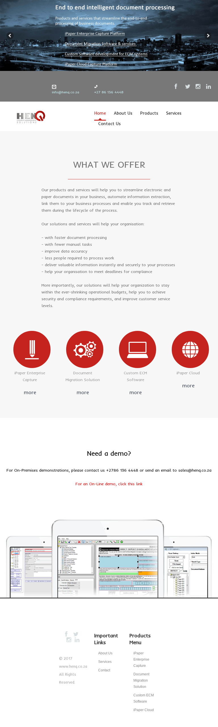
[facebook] (177, 86)
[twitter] (188, 86)
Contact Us (109, 123)
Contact (104, 670)
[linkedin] (209, 86)
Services (173, 113)
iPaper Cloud (143, 710)
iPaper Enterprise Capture (141, 659)
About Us (123, 113)
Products (149, 113)
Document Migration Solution (141, 680)
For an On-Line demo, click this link (109, 483)
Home (100, 113)
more (30, 392)
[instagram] (198, 86)
